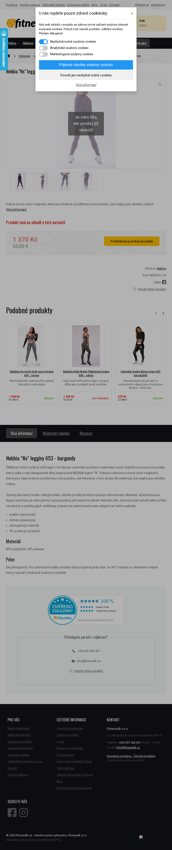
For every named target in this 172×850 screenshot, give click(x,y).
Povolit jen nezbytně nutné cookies (86, 75)
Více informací (86, 85)
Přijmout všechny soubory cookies (86, 65)
